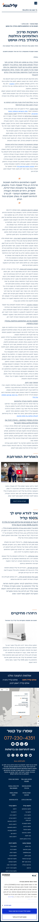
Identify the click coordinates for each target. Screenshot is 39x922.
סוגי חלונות (28, 836)
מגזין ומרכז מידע (26, 799)
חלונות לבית (13, 849)
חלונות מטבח (13, 856)
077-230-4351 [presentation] (19, 738)
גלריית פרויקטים (13, 799)
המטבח (12, 84)
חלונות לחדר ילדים (11, 868)
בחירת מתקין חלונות (25, 839)
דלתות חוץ (14, 833)
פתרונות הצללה (26, 865)
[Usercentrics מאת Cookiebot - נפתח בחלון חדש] (10, 875)
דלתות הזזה (13, 815)
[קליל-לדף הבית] (9, 4)
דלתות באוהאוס (12, 821)
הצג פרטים (7, 905)
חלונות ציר (28, 812)
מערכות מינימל (26, 859)
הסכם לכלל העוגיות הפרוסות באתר (19, 911)
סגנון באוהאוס (27, 849)
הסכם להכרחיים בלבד (19, 917)
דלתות (15, 809)
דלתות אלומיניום (12, 827)
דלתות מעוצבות (12, 830)
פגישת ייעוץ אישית (14, 779)
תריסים (29, 868)
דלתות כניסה (13, 837)
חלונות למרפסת (12, 859)
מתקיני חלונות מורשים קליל (25, 166)
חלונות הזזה (27, 815)
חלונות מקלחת (13, 862)
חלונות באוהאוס (26, 833)
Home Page (34, 24)
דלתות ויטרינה (13, 818)
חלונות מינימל (27, 829)
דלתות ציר (14, 812)
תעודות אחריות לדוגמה (19, 501)
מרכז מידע (25, 24)
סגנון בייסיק (28, 856)
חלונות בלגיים (27, 826)
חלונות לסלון (13, 852)
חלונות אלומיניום (26, 809)
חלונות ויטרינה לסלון (11, 871)
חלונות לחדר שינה (12, 865)
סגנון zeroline (27, 852)
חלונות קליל (13, 846)
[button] (35, 3)
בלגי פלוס (28, 846)
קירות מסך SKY (26, 862)
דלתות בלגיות (13, 824)
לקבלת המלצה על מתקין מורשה (27, 416)
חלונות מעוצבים (26, 823)
